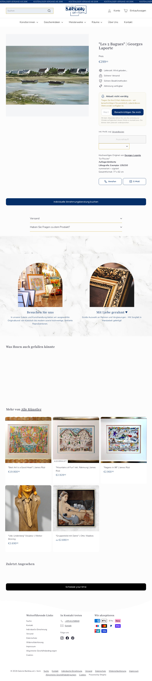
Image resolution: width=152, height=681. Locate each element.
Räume (96, 22)
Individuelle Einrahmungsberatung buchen (76, 201)
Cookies (29, 655)
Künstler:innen (28, 22)
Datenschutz (31, 638)
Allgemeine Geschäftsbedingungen (41, 650)
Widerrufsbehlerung (35, 642)
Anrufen (112, 181)
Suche (29, 621)
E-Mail (136, 181)
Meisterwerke (76, 22)
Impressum (31, 646)
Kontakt (128, 22)
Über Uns (113, 22)
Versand (34, 218)
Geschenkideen (52, 22)
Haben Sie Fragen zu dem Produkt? (50, 227)
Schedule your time (76, 586)
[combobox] (29, 11)
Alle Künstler (31, 409)
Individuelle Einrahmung (36, 629)
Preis (101, 56)
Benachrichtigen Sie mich (127, 112)
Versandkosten (118, 131)
